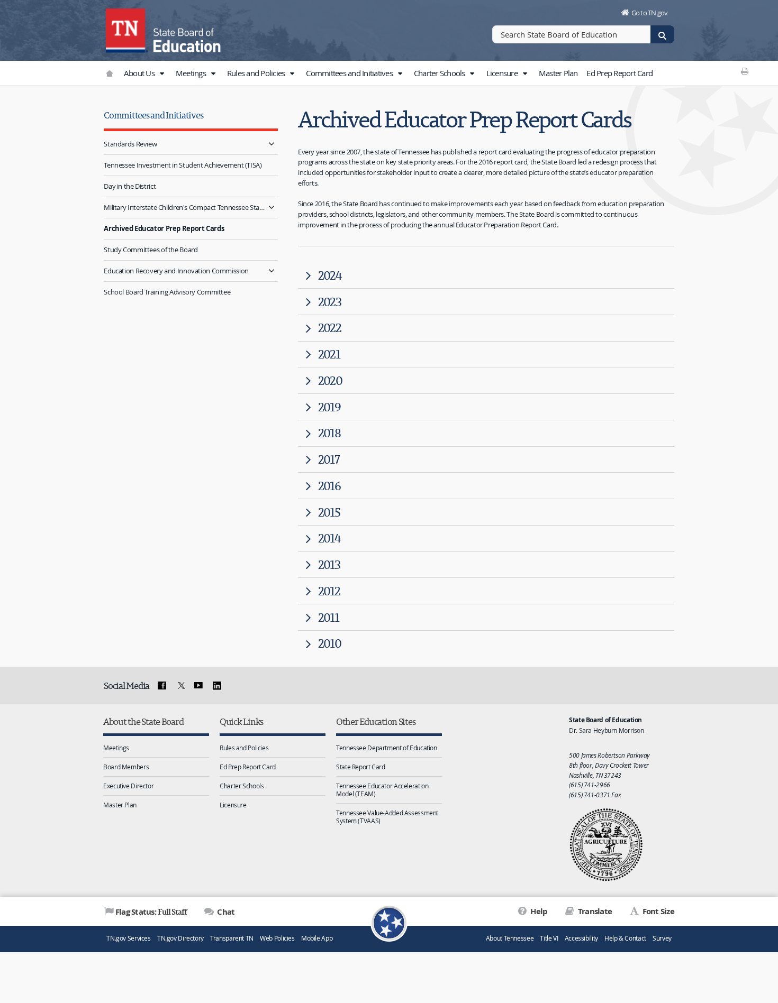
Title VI (549, 938)
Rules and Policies (257, 73)
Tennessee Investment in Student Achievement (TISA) (182, 165)
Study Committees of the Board (150, 249)
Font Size (657, 911)
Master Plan (558, 73)
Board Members (126, 766)
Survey (662, 938)
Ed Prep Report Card (619, 73)
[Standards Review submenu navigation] (271, 144)
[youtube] (198, 686)
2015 (329, 512)
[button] (161, 73)
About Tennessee (509, 938)
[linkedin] (217, 686)
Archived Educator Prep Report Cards (164, 228)
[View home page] (127, 29)
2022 (329, 327)
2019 (329, 407)
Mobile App (316, 938)
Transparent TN (232, 938)
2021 (329, 354)
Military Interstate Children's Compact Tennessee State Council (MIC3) (184, 207)
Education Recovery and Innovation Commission (176, 270)
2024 (329, 275)
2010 (329, 643)
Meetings (191, 73)
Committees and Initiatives (350, 73)
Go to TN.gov (649, 12)
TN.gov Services (128, 938)
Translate (594, 911)
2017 (328, 459)
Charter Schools (440, 73)
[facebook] (162, 686)
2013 (329, 564)
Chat (224, 911)
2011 (328, 617)
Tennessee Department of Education (386, 747)
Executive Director (128, 785)
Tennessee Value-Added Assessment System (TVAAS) (387, 816)
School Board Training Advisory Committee (167, 292)
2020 (330, 380)
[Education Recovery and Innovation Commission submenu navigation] (271, 271)
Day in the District (130, 186)
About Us (140, 73)
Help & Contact (625, 938)
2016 (329, 485)
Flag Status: (151, 911)
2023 (329, 301)
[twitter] (180, 686)
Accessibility (581, 938)
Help (538, 911)
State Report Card (360, 766)
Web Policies (277, 938)
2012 (329, 591)
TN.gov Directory (180, 938)
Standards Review (130, 144)
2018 (329, 433)
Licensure (503, 73)
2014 (329, 538)
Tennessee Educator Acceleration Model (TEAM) (382, 789)
